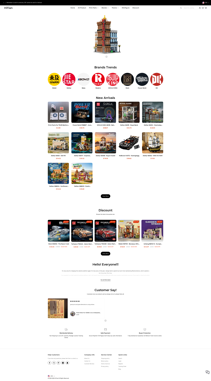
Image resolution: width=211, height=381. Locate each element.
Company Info (89, 355)
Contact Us (87, 361)
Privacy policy (104, 366)
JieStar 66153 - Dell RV (58, 155)
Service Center (106, 355)
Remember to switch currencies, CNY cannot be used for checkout (24, 3)
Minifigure (125, 8)
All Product (82, 8)
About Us (86, 358)
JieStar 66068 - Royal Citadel (105, 155)
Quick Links (122, 355)
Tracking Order (122, 366)
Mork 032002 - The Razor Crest (58, 244)
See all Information (106, 280)
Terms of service (105, 364)
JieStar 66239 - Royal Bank (129, 125)
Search (120, 358)
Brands (104, 8)
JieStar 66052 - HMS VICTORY (153, 155)
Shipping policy (105, 358)
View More (105, 196)
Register (120, 364)
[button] (3, 3)
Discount (135, 8)
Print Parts (93, 8)
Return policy (104, 361)
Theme (114, 8)
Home (72, 8)
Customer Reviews (89, 364)
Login (119, 361)
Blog (119, 369)
